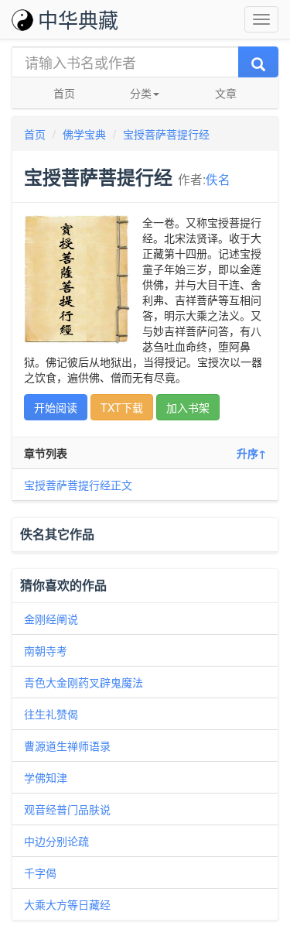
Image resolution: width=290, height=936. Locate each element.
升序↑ (251, 453)
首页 (64, 93)
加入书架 (188, 407)
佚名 (218, 178)
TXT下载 (122, 407)
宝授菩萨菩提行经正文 (78, 484)
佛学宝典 (84, 134)
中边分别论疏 (56, 841)
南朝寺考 (45, 650)
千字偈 (40, 872)
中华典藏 (78, 19)
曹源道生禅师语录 (67, 745)
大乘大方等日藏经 (67, 904)
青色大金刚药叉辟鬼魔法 (83, 682)
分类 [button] (141, 93)
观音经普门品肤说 (67, 809)
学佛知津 (45, 777)
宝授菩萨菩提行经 (166, 134)
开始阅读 (55, 407)
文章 (226, 93)
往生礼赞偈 (51, 714)
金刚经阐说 (51, 618)
